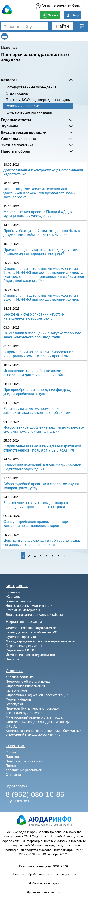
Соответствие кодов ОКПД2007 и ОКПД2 (38, 722)
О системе (15, 746)
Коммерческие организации (29, 112)
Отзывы (12, 752)
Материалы (9, 47)
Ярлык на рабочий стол (44, 892)
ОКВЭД (11, 726)
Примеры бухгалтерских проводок (32, 708)
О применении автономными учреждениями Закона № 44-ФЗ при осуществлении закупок (41, 297)
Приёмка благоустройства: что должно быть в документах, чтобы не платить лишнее (41, 233)
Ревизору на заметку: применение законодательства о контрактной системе (37, 410)
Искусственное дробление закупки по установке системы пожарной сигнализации (43, 429)
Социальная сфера (18, 139)
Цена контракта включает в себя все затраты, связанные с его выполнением (41, 542)
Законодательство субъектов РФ (31, 632)
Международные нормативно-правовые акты (41, 641)
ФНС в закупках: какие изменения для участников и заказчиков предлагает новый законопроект (39, 193)
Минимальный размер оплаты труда (34, 717)
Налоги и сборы (15, 151)
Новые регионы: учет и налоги (29, 605)
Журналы (9, 126)
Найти (62, 26)
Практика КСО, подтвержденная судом (38, 100)
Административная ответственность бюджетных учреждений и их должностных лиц (43, 732)
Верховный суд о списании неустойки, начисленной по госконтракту (35, 316)
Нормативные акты (24, 621)
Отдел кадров (17, 93)
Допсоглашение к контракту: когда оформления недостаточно (43, 172)
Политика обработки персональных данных (44, 874)
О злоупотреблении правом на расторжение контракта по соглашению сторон (40, 524)
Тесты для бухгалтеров (24, 713)
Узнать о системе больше (63, 6)
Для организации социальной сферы (34, 614)
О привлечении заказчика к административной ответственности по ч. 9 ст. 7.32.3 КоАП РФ (42, 448)
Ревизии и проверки (22, 106)
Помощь (12, 765)
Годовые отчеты (16, 120)
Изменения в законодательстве (30, 655)
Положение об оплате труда (28, 681)
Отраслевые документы (24, 646)
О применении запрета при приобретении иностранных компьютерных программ (38, 354)
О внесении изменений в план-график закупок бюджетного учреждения (42, 467)
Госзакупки (14, 704)
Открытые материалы (23, 610)
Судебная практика (21, 637)
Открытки (13, 774)
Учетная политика (17, 145)
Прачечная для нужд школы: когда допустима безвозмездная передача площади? (41, 252)
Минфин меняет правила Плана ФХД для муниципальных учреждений (38, 214)
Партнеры (13, 756)
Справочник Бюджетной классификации (37, 695)
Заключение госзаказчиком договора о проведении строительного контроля (35, 505)
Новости (12, 659)
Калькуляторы (17, 690)
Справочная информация (25, 686)
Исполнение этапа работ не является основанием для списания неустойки (34, 373)
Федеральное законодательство (31, 628)
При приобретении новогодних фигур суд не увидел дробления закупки (40, 392)
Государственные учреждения (31, 87)
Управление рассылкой (24, 770)
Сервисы (14, 670)
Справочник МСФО (21, 650)
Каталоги (9, 80)
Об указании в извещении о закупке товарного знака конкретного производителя (42, 335)
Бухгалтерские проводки (23, 132)
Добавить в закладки (44, 883)
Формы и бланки (18, 699)
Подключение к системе (24, 761)
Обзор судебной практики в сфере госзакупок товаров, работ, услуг (41, 486)
